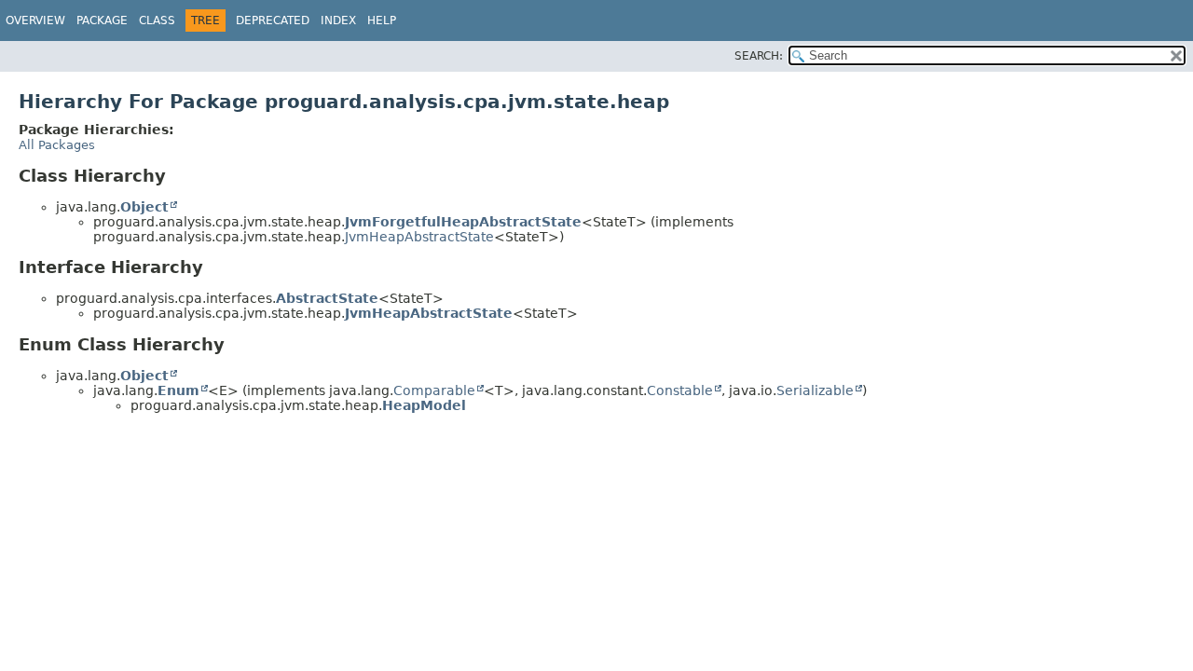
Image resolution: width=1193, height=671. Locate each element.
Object (144, 206)
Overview (35, 20)
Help (381, 20)
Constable (680, 390)
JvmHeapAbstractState (419, 236)
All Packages (57, 145)
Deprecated (272, 20)
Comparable (434, 390)
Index (338, 20)
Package (102, 20)
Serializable (815, 390)
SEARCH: (758, 55)
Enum (178, 390)
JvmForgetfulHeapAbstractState (463, 221)
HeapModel (424, 405)
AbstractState (327, 298)
